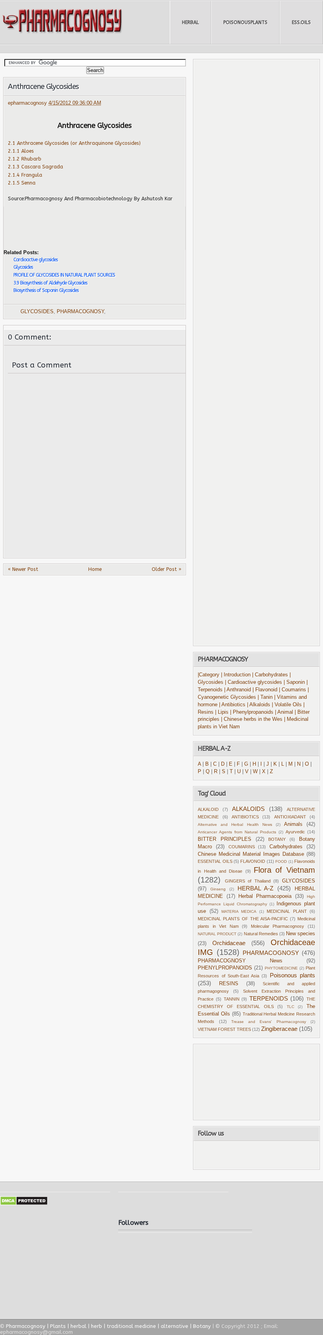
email (287, 1155)
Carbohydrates (286, 846)
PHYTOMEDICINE (281, 968)
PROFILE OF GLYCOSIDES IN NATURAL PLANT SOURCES (64, 275)
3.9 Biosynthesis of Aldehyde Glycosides (50, 283)
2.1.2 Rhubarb (24, 159)
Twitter (243, 1155)
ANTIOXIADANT (290, 816)
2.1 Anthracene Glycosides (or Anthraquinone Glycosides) (74, 143)
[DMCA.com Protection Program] (24, 1204)
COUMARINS (241, 846)
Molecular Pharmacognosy (277, 926)
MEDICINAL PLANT (286, 911)
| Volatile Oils (287, 704)
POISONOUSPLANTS (245, 22)
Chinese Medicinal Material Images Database (251, 854)
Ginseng (218, 889)
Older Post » (166, 569)
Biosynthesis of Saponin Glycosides (45, 290)
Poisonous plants (292, 975)
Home (95, 569)
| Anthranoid (237, 689)
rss (264, 1155)
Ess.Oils (301, 22)
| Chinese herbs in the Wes (251, 719)
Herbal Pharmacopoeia (264, 896)
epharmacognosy (28, 103)
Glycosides (23, 267)
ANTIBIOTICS (245, 816)
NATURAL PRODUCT (217, 934)
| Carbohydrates (270, 675)
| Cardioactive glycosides (253, 682)
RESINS (228, 983)
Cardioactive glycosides (35, 259)
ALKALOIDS (248, 808)
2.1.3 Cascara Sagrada (35, 167)
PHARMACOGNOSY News (240, 961)
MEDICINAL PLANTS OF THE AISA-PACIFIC (243, 918)
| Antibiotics (232, 704)
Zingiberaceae (279, 1028)
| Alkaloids (259, 704)
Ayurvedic (295, 831)
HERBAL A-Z (256, 888)
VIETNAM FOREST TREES (224, 1029)
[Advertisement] (96, 222)
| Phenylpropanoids (251, 712)
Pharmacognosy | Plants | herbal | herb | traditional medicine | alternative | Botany (108, 1326)
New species (300, 933)
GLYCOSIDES (37, 311)
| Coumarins (293, 689)
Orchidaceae (228, 943)
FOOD (281, 861)
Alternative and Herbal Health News (235, 824)
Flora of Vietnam (284, 870)
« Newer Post (23, 569)
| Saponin (294, 682)
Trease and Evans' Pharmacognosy (268, 1021)
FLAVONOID (252, 861)
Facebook (223, 1155)
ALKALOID (208, 809)
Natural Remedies (261, 933)
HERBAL (190, 22)
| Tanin (265, 697)
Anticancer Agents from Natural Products (237, 832)
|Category (208, 675)
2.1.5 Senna (21, 183)
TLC (290, 1006)
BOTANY (277, 839)
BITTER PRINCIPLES (224, 839)
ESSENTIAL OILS (215, 861)
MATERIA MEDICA (238, 911)
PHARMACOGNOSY (80, 311)
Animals (293, 824)
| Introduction (236, 675)
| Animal (284, 712)
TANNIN (231, 999)
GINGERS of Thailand (248, 881)
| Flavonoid (264, 689)
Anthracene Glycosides (43, 86)
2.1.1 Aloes (21, 151)
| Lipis (221, 712)
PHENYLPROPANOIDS (225, 968)
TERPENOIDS (268, 998)
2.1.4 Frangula (25, 175)
